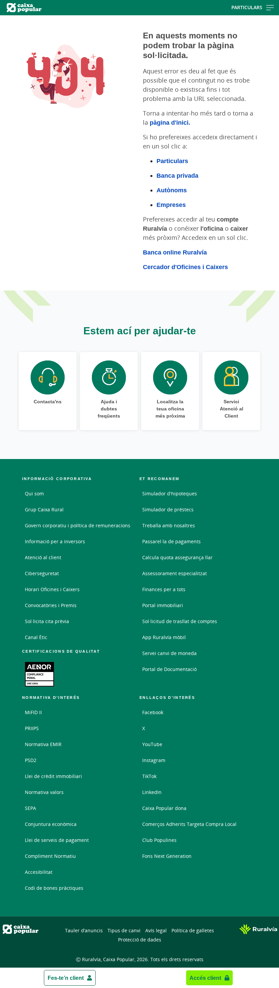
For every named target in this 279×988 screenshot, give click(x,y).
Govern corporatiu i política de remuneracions (77, 525)
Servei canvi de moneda (169, 653)
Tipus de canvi (124, 930)
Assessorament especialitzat (174, 573)
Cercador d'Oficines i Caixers (185, 267)
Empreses (171, 204)
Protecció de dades (139, 939)
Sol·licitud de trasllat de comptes (179, 621)
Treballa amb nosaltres (168, 525)
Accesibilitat (38, 872)
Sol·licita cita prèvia (47, 621)
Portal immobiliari (162, 605)
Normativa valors (44, 792)
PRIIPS (32, 728)
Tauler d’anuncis (84, 930)
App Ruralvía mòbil (164, 637)
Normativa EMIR (43, 744)
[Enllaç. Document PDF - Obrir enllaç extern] (39, 674)
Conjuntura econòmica (51, 824)
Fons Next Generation (167, 856)
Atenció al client (43, 557)
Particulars (246, 7)
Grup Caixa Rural (44, 509)
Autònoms (172, 190)
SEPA (30, 808)
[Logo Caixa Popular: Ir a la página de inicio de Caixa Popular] (44, 8)
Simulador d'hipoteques (169, 493)
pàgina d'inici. (170, 122)
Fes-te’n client (66, 978)
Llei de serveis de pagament (57, 840)
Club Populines (159, 840)
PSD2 (30, 760)
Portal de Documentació (169, 669)
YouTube (152, 744)
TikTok (149, 776)
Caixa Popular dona (164, 808)
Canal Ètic (36, 637)
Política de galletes (192, 930)
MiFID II (33, 712)
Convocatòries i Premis (51, 605)
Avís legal (156, 930)
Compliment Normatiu (50, 856)
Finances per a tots (163, 589)
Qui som (34, 493)
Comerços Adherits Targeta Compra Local (189, 824)
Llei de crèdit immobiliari (53, 776)
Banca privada (177, 175)
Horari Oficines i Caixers (52, 589)
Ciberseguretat (42, 573)
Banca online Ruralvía (175, 252)
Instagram (153, 760)
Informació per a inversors (55, 541)
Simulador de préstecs (168, 509)
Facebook (152, 712)
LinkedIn (152, 792)
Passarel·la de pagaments (171, 541)
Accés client (205, 978)
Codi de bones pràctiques (54, 888)
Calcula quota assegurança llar (177, 557)
